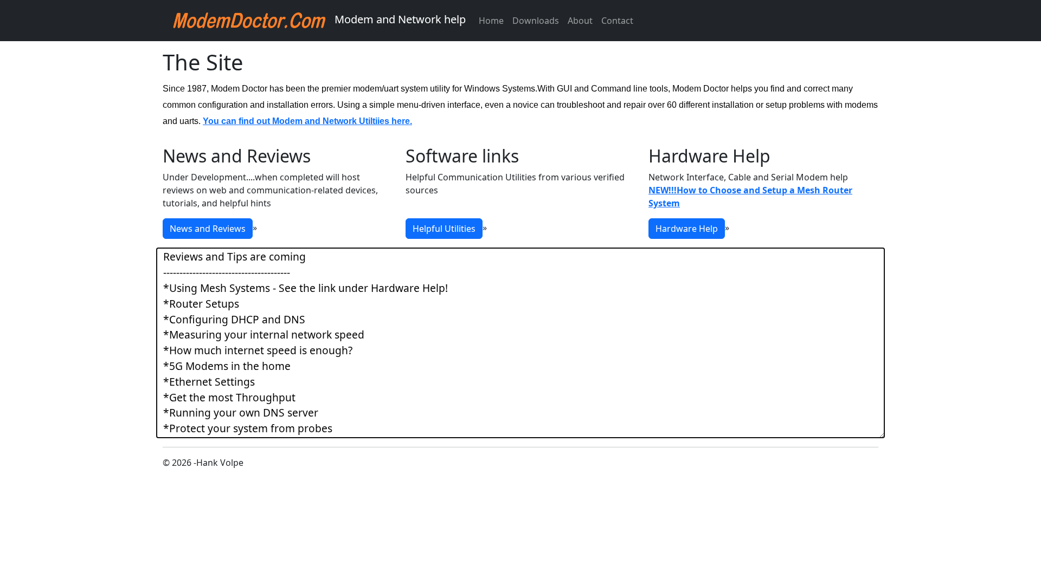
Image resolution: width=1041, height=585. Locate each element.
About (580, 21)
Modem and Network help (399, 19)
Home (491, 21)
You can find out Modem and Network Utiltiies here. (307, 121)
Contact (617, 21)
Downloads (535, 21)
